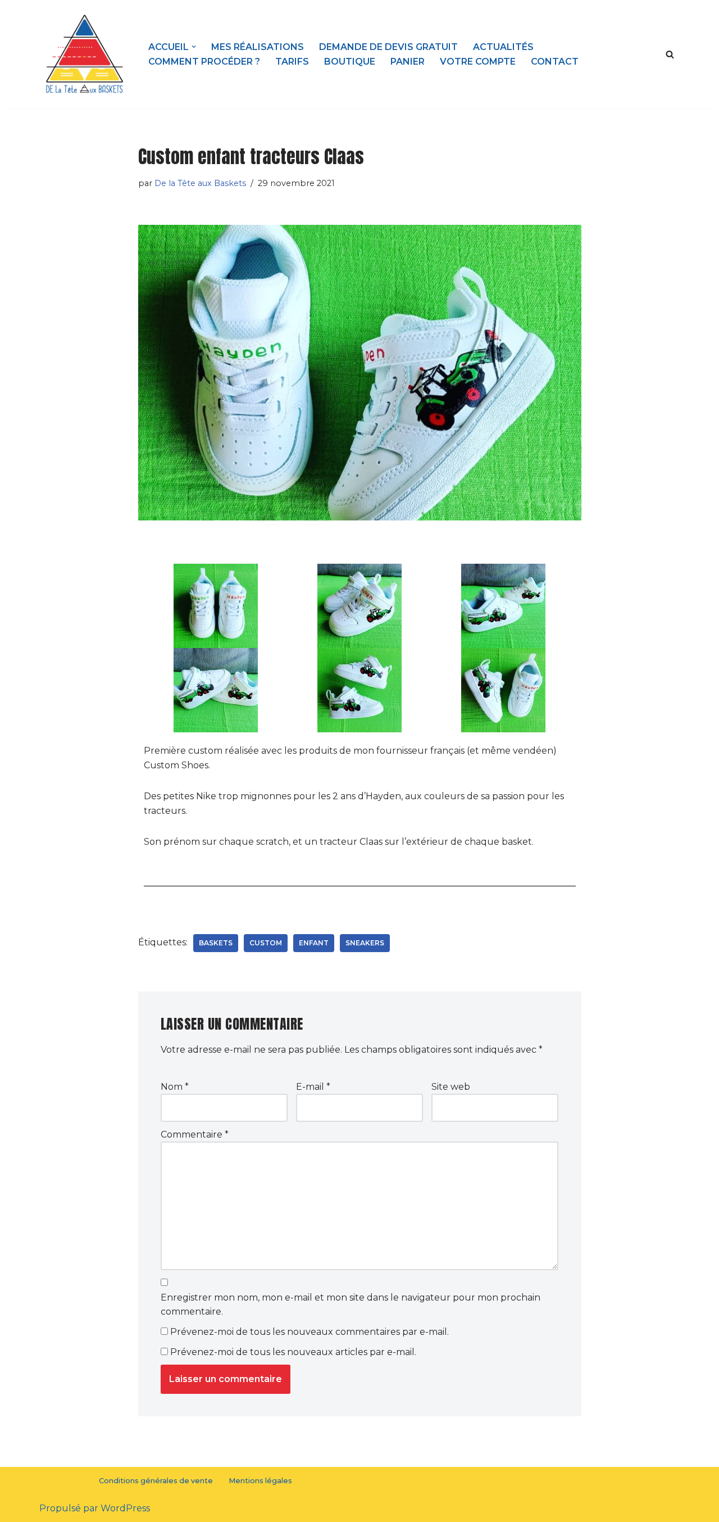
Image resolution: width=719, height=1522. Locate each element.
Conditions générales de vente (156, 1480)
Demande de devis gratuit (388, 47)
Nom (175, 1086)
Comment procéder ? (204, 61)
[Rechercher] (670, 54)
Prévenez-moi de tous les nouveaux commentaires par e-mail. (309, 1331)
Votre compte (478, 61)
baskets (216, 943)
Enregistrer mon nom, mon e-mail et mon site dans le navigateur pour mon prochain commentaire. (350, 1304)
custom (265, 943)
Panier (407, 61)
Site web (450, 1086)
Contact (555, 61)
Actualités (503, 47)
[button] (194, 46)
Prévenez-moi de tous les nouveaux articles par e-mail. (293, 1352)
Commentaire (195, 1134)
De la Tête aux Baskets (200, 183)
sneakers (364, 943)
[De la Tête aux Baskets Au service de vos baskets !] (84, 54)
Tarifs (292, 61)
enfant (314, 943)
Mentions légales (260, 1480)
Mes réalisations (257, 47)
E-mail (313, 1086)
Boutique (349, 61)
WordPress (125, 1508)
